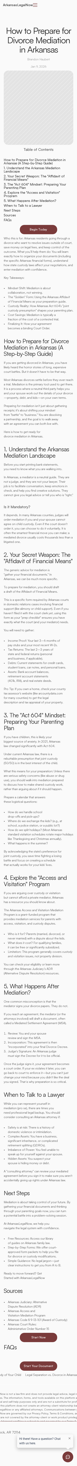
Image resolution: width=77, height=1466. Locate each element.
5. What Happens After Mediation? (30, 200)
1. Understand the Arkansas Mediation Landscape (32, 169)
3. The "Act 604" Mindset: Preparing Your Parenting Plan (35, 186)
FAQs (8, 220)
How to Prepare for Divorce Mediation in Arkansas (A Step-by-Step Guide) (35, 161)
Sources (10, 215)
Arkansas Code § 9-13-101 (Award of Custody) (37, 1320)
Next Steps (12, 210)
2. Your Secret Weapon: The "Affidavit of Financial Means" (34, 177)
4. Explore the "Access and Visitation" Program (32, 194)
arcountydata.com (50, 693)
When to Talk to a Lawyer (23, 205)
